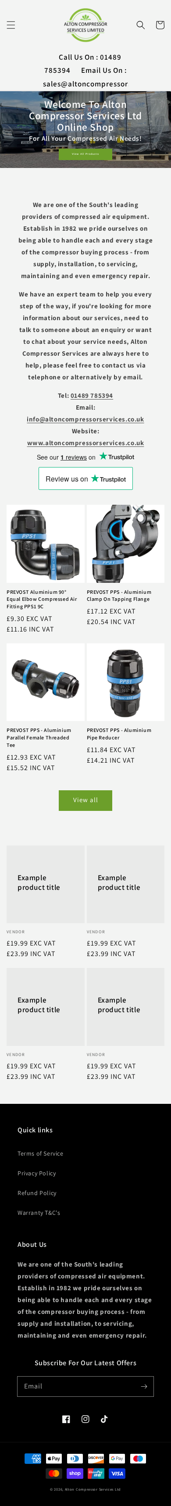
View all (85, 800)
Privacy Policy (37, 1173)
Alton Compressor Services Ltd (93, 1489)
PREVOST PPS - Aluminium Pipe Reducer (119, 734)
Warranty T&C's (39, 1213)
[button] (11, 25)
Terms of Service (41, 1153)
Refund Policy (37, 1193)
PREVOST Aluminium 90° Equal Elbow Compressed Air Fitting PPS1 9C (42, 599)
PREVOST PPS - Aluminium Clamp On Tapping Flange (119, 596)
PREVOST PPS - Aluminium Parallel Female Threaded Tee (39, 737)
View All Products (85, 154)
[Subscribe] (143, 1386)
